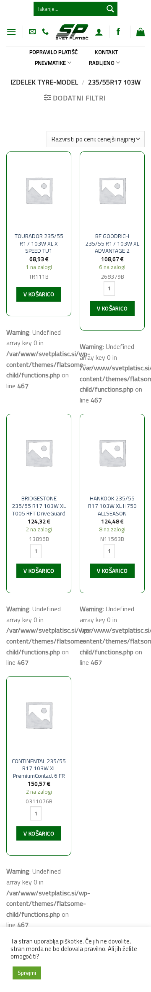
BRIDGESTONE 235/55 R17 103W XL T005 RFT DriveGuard (39, 506)
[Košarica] (140, 32)
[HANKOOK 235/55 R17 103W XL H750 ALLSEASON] (112, 452)
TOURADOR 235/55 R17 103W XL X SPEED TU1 (39, 244)
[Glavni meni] (11, 31)
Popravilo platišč (53, 52)
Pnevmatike (50, 63)
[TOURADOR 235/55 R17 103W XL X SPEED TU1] (39, 190)
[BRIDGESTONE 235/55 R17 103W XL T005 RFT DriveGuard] (39, 452)
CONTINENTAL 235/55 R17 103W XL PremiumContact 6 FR (39, 769)
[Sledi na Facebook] (118, 32)
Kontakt (106, 52)
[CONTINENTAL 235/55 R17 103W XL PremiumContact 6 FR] (39, 714)
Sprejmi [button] (27, 973)
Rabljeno (102, 63)
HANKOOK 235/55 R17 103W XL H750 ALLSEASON (112, 506)
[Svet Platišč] (72, 31)
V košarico (38, 294)
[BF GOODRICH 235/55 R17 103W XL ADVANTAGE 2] (112, 190)
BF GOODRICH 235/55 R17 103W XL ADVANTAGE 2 (112, 244)
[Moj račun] (99, 32)
